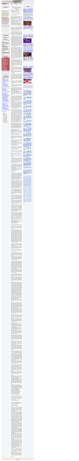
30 (31, 87)
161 (25, 195)
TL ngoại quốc (22, 3)
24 (25, 87)
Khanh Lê (3, 82)
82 (29, 183)
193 (29, 200)
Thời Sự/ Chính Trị (16, 3)
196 (25, 201)
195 (24, 201)
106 (25, 186)
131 (25, 190)
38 (25, 179)
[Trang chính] (4, 3)
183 (29, 199)
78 (25, 183)
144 (30, 192)
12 (32, 85)
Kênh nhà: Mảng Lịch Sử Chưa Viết (6, 81)
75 (30, 182)
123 (29, 189)
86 (25, 184)
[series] (6, 56)
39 (26, 179)
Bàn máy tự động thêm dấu (5, 74)
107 (27, 186)
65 (28, 181)
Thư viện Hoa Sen (5, 108)
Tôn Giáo (11, 3)
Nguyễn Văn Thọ (4, 65)
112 (27, 187)
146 (25, 193)
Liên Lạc (5, 37)
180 (24, 199)
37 (24, 179)
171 (25, 197)
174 (30, 197)
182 (27, 199)
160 (24, 195)
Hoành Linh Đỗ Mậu (5, 60)
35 (30, 178)
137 (27, 191)
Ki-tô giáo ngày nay (5, 100)
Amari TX (3, 90)
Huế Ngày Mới (4, 98)
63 (26, 181)
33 (28, 178)
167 (27, 196)
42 (29, 179)
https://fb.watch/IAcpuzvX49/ (28, 48)
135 (24, 191)
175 (24, 198)
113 (29, 187)
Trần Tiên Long (4, 68)
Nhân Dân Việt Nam (5, 105)
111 (25, 187)
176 (25, 198)
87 (26, 184)
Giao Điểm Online (5, 96)
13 (23, 86)
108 (29, 186)
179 (30, 198)
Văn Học (18, 3)
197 (27, 201)
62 (25, 181)
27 (28, 87)
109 (30, 186)
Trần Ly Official (4, 84)
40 (27, 179)
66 (29, 181)
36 (23, 179)
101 (25, 185)
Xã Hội (20, 3)
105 (24, 186)
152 (27, 194)
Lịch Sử (9, 3)
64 (27, 181)
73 (28, 182)
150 (24, 194)
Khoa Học (13, 3)
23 (24, 87)
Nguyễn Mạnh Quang (5, 63)
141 (25, 192)
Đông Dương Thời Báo (5, 95)
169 (30, 196)
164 (30, 195)
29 (30, 87)
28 (29, 87)
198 (28, 201)
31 (26, 178)
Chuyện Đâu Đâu (4, 93)
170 (24, 197)
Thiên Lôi (3, 66)
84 (23, 184)
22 (23, 87)
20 (31, 86)
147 (27, 193)
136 (25, 191)
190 (24, 200)
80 (27, 183)
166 (25, 196)
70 (25, 182)
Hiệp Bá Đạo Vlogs (5, 80)
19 (30, 86)
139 (30, 191)
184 (30, 199)
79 (26, 183)
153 (29, 194)
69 (24, 182)
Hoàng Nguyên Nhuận (5, 59)
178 (29, 198)
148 (29, 193)
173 (29, 197)
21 (32, 86)
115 (24, 188)
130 (24, 190)
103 (29, 185)
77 (24, 183)
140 (24, 192)
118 (29, 188)
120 (24, 189)
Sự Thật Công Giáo (5, 83)
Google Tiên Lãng (5, 97)
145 (24, 193)
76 (23, 183)
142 (27, 192)
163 (29, 195)
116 (25, 188)
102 (27, 185)
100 (24, 185)
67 (30, 181)
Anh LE (3, 78)
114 (30, 187)
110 (24, 187)
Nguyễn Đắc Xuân (4, 62)
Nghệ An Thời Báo (5, 104)
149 (30, 193)
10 (30, 85)
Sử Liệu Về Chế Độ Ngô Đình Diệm (6, 107)
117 (27, 188)
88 (27, 184)
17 (28, 176)
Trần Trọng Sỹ (4, 69)
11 (31, 85)
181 (25, 199)
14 (24, 86)
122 (27, 189)
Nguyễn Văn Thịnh (4, 64)
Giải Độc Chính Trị (5, 79)
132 (27, 190)
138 (29, 191)
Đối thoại (8, 3)
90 (29, 184)
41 (28, 179)
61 (24, 181)
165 (24, 196)
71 (26, 182)
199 (30, 201)
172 (27, 197)
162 (27, 195)
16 (27, 176)
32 (27, 178)
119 (30, 188)
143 (29, 192)
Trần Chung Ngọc (4, 67)
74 (29, 182)
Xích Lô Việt (4, 111)
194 (30, 200)
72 (27, 182)
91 (30, 184)
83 (30, 183)
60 (23, 181)
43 (30, 179)
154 (30, 194)
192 (27, 200)
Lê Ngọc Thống (4, 103)
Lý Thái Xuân (4, 61)
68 (23, 182)
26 (27, 87)
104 (30, 185)
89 (28, 184)
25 (26, 87)
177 (27, 198)
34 (29, 178)
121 (25, 189)
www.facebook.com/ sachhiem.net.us (5, 13)
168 (29, 196)
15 (25, 86)
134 (30, 190)
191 (25, 200)
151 (25, 194)
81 (28, 183)
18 (29, 176)
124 (30, 189)
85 (24, 184)
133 (29, 190)
